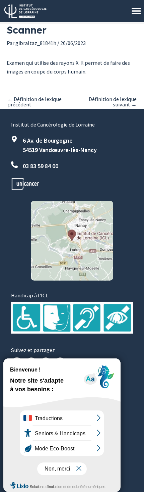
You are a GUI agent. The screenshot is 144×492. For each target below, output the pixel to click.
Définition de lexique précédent (34, 101)
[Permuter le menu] (136, 11)
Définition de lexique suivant (113, 101)
